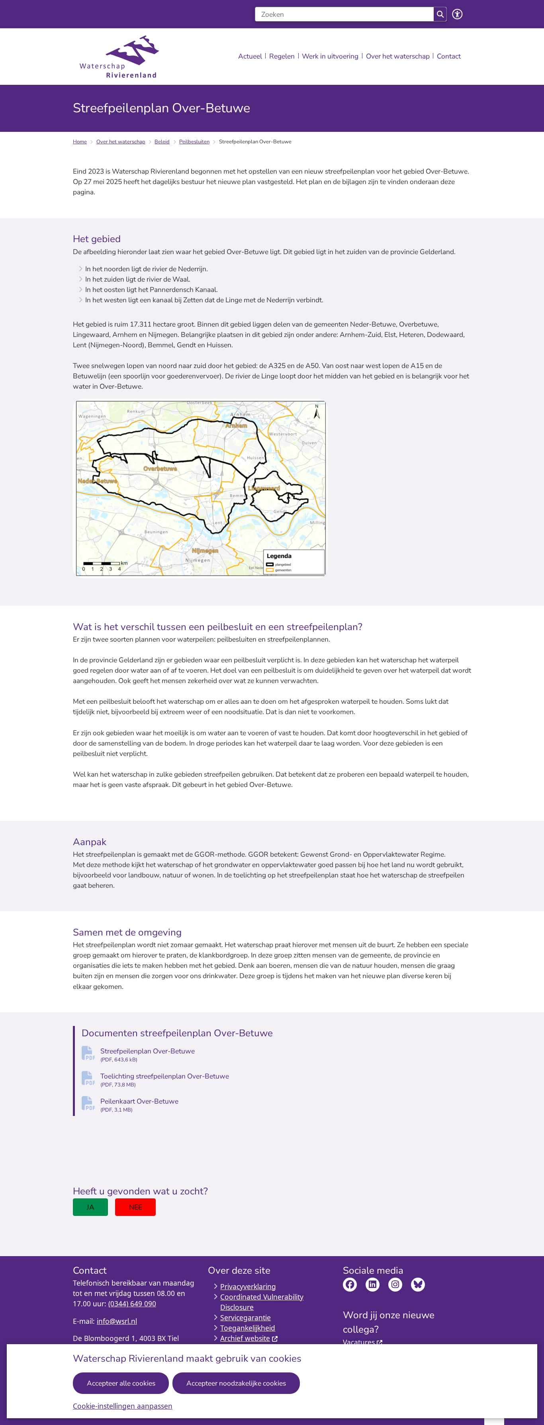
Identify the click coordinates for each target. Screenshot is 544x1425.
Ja (90, 1207)
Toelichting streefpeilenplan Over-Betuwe (164, 1079)
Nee (135, 1207)
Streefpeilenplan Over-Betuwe (147, 1054)
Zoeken (440, 14)
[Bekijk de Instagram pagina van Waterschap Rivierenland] (395, 1285)
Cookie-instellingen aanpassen (122, 1406)
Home (80, 141)
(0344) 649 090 (132, 1303)
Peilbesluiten (194, 141)
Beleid (162, 141)
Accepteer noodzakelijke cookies (236, 1383)
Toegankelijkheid (247, 1328)
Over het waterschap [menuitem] (398, 56)
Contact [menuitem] (449, 56)
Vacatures (359, 1342)
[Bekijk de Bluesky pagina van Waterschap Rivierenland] (418, 1285)
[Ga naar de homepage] (119, 56)
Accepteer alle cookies (121, 1383)
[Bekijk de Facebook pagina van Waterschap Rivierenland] (350, 1285)
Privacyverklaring (248, 1286)
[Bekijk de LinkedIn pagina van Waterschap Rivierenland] (373, 1285)
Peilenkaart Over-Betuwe (139, 1105)
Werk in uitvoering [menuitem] (330, 56)
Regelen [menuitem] (282, 56)
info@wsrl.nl (117, 1321)
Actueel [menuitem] (250, 56)
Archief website (245, 1338)
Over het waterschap (120, 141)
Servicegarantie (245, 1317)
